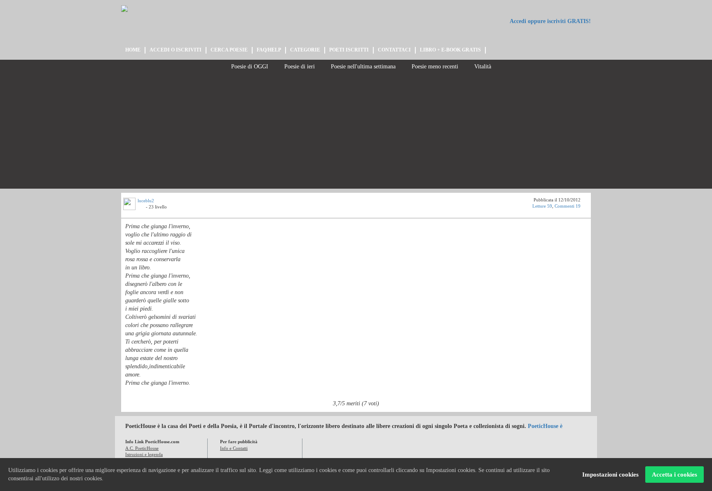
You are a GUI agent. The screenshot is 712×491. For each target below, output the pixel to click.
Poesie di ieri (299, 66)
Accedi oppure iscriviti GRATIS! (549, 21)
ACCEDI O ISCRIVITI (175, 50)
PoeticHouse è (545, 426)
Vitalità (482, 66)
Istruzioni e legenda (144, 454)
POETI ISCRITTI (349, 50)
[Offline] (142, 208)
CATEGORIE (305, 50)
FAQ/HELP (269, 50)
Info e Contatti (234, 448)
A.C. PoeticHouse (142, 448)
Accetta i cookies (674, 474)
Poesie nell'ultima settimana (362, 66)
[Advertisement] (356, 131)
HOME (133, 50)
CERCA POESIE (229, 50)
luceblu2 (146, 200)
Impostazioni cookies (610, 474)
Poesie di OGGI (249, 66)
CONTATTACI (394, 50)
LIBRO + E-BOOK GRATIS (450, 50)
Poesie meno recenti (434, 66)
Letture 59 (542, 205)
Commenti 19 (568, 205)
